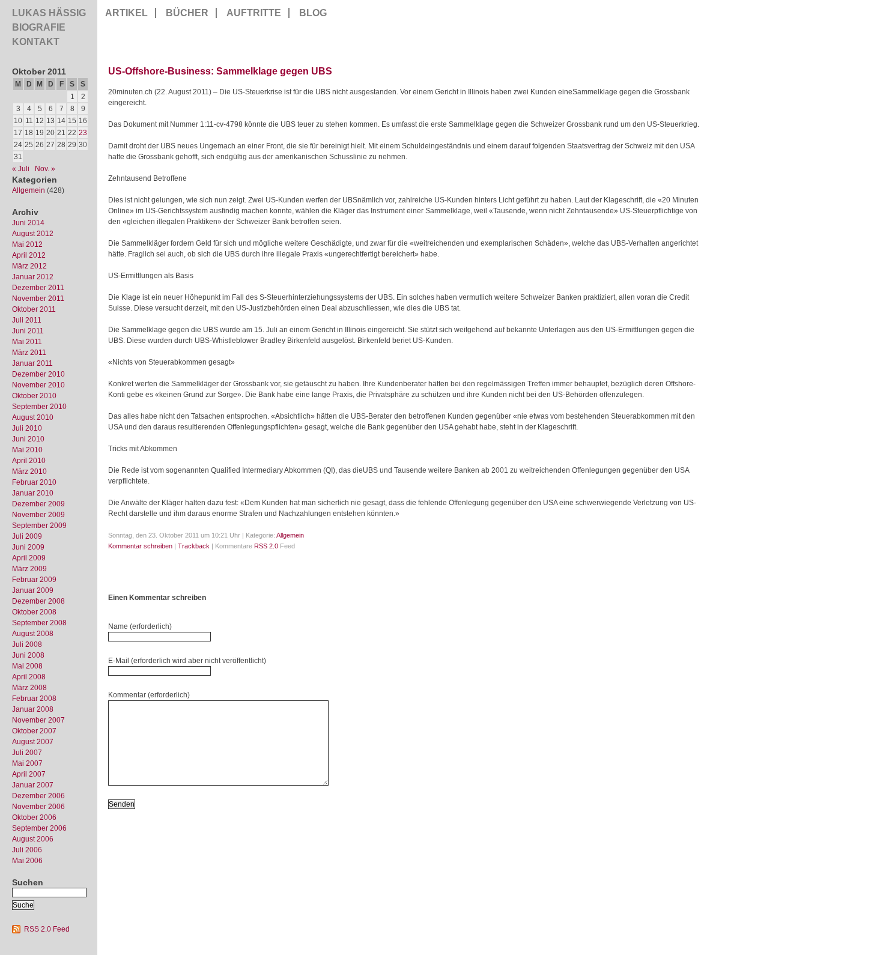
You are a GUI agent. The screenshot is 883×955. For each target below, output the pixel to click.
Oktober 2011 (34, 309)
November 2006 (38, 806)
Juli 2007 (27, 752)
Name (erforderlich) (140, 626)
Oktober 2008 (34, 612)
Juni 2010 (28, 439)
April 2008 (29, 677)
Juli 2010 (27, 428)
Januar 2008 (32, 709)
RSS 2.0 (266, 546)
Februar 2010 (34, 482)
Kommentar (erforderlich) (149, 695)
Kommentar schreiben (140, 546)
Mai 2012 (27, 244)
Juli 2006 (27, 850)
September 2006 (39, 828)
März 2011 (29, 352)
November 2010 (38, 385)
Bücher (187, 13)
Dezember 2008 (38, 601)
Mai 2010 (27, 450)
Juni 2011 (28, 331)
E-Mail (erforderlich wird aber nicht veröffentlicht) (187, 660)
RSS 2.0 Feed (47, 929)
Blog (313, 13)
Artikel (126, 13)
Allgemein (28, 190)
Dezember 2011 (38, 287)
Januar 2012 (32, 277)
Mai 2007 (27, 763)
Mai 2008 (27, 666)
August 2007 (32, 742)
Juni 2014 (28, 223)
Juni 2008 (28, 655)
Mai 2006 (27, 860)
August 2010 (32, 417)
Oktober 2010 (34, 396)
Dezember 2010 (38, 374)
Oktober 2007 (34, 731)
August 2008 (32, 633)
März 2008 (29, 688)
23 (83, 133)
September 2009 (39, 525)
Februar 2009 (34, 579)
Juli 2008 (27, 644)
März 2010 (29, 471)
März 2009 (29, 569)
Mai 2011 (27, 342)
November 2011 (38, 298)
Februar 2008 (34, 698)
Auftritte (253, 13)
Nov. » (45, 169)
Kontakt (35, 42)
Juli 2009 (27, 536)
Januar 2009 (32, 590)
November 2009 (38, 515)
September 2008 (39, 623)
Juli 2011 (26, 320)
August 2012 (32, 233)
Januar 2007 (32, 785)
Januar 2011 (32, 363)
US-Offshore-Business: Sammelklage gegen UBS (220, 71)
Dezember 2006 (38, 796)
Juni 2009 (28, 547)
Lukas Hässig (49, 13)
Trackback (194, 546)
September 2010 (39, 406)
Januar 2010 (32, 493)
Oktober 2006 (34, 817)
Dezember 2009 (38, 504)
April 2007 (29, 774)
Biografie (38, 27)
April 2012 (29, 255)
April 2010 (29, 460)
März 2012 (29, 266)
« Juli (20, 169)
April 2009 (29, 558)
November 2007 (38, 720)
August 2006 (32, 839)
